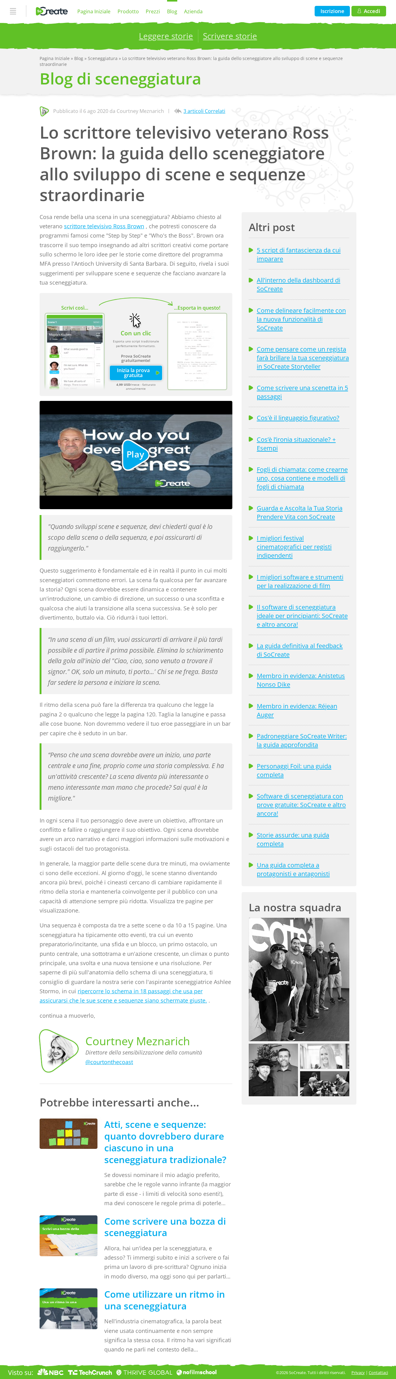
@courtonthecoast (109, 1062)
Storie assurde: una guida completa (293, 839)
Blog (172, 11)
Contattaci (378, 1372)
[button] (299, 979)
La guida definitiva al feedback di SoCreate (300, 650)
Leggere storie (166, 36)
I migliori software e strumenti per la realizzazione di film (300, 581)
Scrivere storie (230, 36)
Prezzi (153, 11)
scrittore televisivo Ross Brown (104, 226)
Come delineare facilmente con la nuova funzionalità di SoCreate (301, 319)
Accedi (372, 11)
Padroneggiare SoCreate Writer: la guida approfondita (302, 740)
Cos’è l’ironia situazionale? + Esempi (296, 443)
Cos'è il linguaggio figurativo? (298, 417)
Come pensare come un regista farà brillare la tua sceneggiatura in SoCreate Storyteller (303, 358)
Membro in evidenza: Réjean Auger (297, 710)
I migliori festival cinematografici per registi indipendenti (294, 547)
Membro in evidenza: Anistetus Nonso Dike (301, 680)
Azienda (193, 11)
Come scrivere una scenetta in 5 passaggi (302, 392)
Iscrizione (332, 11)
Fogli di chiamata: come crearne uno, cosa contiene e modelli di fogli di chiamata (302, 478)
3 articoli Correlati (204, 111)
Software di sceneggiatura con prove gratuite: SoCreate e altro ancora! (301, 805)
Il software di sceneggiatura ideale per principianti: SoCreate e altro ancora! (302, 616)
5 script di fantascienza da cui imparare (299, 254)
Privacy (358, 1372)
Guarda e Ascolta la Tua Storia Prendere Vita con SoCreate (299, 512)
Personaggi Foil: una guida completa (294, 770)
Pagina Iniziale (93, 11)
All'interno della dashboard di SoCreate (298, 284)
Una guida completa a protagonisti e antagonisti (293, 869)
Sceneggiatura (103, 58)
